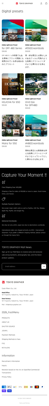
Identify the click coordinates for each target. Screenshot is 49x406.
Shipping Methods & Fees (11, 339)
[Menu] (2, 3)
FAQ (3, 343)
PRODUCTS (6, 318)
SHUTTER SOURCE (8, 326)
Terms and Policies (24, 403)
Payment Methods (8, 335)
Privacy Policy (6, 377)
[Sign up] (43, 266)
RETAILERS (6, 347)
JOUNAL (5, 330)
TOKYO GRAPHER (26, 398)
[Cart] (46, 3)
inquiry (4, 365)
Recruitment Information (11, 361)
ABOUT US (5, 322)
